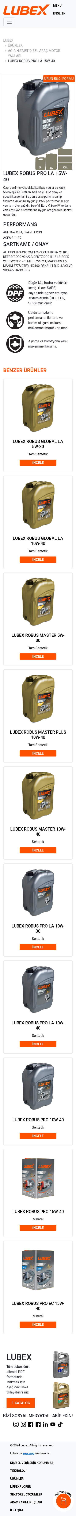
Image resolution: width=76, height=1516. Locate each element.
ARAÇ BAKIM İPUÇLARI (26, 1502)
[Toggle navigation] (9, 22)
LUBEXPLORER (20, 1486)
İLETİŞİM (16, 1510)
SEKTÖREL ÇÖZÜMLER (26, 1494)
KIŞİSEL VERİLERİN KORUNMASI (32, 1463)
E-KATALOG (21, 1403)
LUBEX (8, 40)
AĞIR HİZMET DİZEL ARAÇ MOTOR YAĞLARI (34, 53)
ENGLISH (59, 13)
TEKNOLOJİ (18, 1470)
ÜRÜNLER (15, 46)
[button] (63, 1501)
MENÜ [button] (57, 5)
